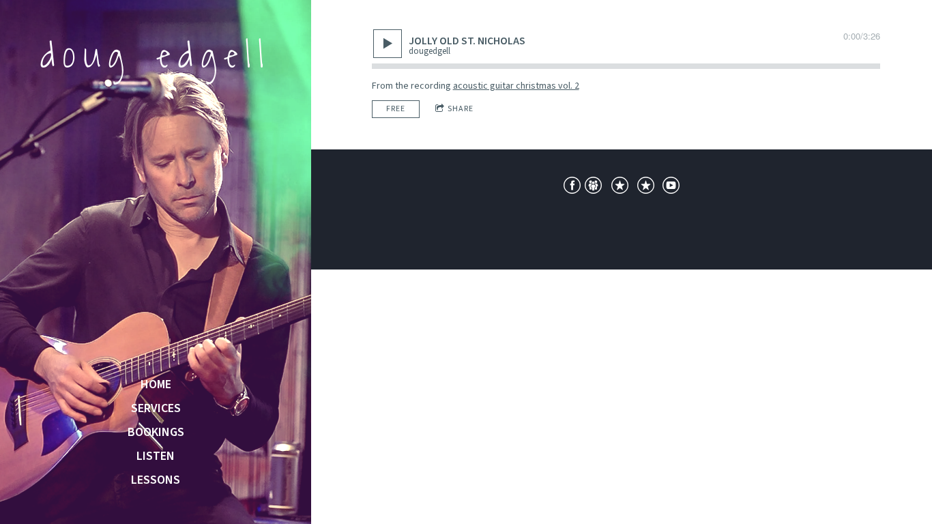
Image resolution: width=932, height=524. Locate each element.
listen (155, 456)
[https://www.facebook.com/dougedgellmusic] (572, 188)
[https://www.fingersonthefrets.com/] (593, 188)
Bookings (156, 432)
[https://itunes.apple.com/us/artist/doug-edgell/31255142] (619, 188)
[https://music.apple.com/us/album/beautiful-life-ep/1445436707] (645, 188)
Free (395, 109)
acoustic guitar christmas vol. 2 (516, 86)
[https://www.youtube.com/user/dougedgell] (671, 188)
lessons (155, 480)
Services (156, 409)
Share (461, 109)
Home (156, 385)
